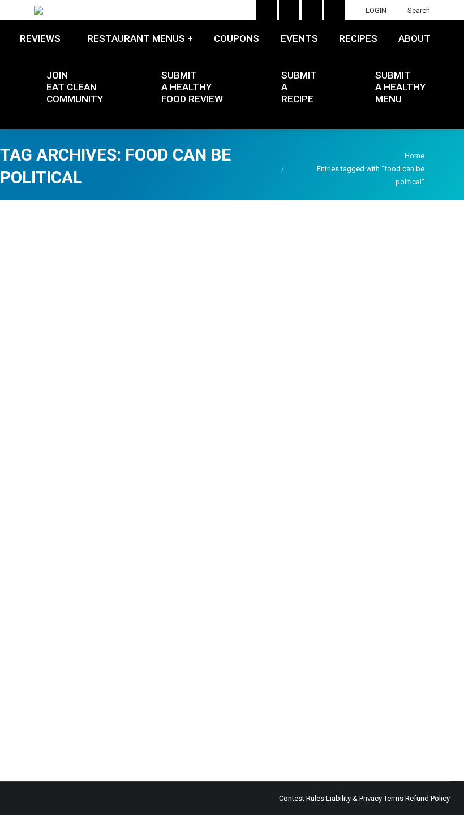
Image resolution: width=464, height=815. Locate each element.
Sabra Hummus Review (74, 663)
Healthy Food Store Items (212, 683)
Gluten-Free (82, 683)
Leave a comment (43, 696)
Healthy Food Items (136, 683)
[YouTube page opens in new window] (289, 10)
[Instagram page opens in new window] (266, 10)
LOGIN (376, 10)
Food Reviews (37, 683)
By (336, 683)
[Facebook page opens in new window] (334, 10)
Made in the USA (284, 683)
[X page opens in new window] (312, 10)
